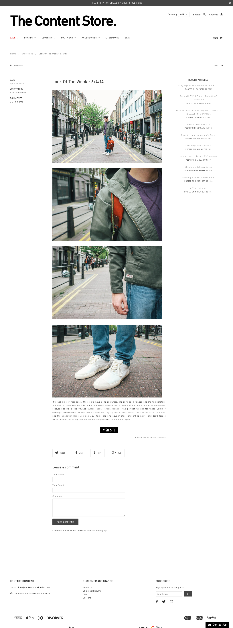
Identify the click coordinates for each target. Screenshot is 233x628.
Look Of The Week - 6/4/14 (78, 82)
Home (13, 54)
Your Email (58, 485)
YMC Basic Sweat (90, 412)
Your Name (58, 474)
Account (214, 15)
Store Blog (27, 54)
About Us (88, 587)
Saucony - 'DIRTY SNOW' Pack (198, 177)
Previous (18, 65)
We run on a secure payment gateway (30, 593)
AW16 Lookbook (198, 188)
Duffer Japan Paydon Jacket (103, 409)
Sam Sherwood (159, 437)
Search (197, 15)
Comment (57, 496)
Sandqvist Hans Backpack (76, 416)
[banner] (83, 20)
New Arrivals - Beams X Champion (198, 156)
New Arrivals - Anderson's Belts (198, 135)
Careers (87, 598)
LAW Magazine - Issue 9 (198, 146)
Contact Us (219, 624)
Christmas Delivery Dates (198, 167)
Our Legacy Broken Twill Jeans (117, 412)
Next (217, 65)
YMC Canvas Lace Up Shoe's (150, 412)
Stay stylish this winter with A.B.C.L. (198, 85)
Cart (216, 38)
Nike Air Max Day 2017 (198, 124)
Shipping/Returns (92, 591)
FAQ (85, 594)
